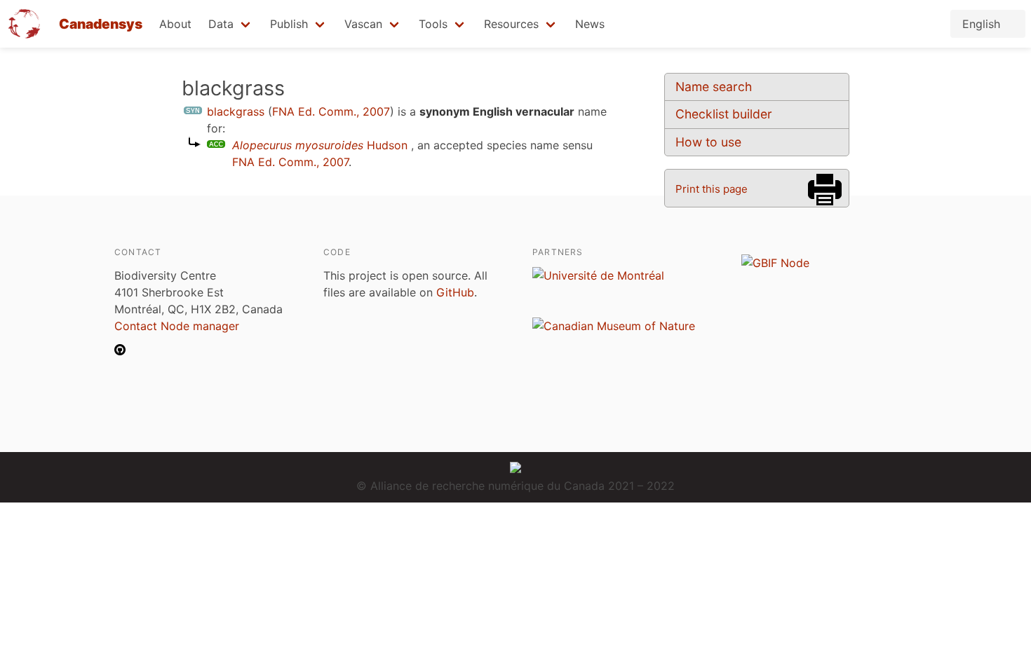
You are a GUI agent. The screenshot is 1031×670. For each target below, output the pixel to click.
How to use (708, 142)
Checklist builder (723, 114)
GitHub (455, 292)
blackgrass (235, 111)
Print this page (711, 189)
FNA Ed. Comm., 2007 (331, 111)
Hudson (319, 145)
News (590, 24)
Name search (713, 86)
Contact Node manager (176, 326)
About (175, 24)
